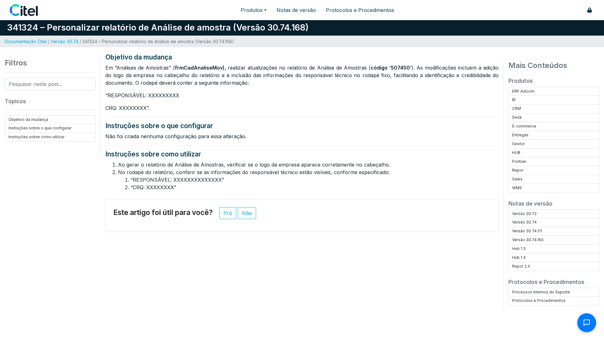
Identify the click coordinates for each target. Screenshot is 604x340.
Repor (517, 170)
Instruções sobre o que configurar (39, 128)
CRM (516, 108)
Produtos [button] (252, 10)
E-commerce (524, 126)
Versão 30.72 (524, 213)
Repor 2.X (521, 266)
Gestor (518, 143)
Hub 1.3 (519, 248)
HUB (516, 152)
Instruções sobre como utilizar (36, 136)
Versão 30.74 (64, 41)
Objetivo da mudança (28, 119)
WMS (517, 187)
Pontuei (519, 161)
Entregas (520, 135)
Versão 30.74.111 (527, 231)
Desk (517, 117)
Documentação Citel (26, 41)
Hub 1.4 (519, 257)
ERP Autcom (523, 91)
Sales (517, 179)
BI (514, 99)
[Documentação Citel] (27, 10)
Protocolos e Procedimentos (360, 10)
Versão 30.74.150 (528, 239)
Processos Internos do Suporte (541, 292)
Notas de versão (296, 10)
